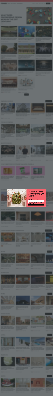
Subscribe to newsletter (36, 204)
